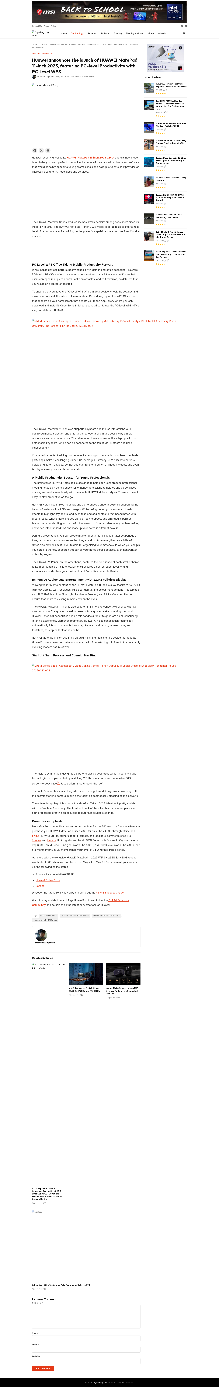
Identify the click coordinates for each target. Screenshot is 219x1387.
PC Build (105, 33)
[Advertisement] (86, 198)
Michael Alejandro (45, 76)
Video (151, 33)
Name (35, 1333)
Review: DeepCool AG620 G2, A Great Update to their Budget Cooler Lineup (171, 160)
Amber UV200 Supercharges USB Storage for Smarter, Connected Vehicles (122, 991)
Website (36, 1356)
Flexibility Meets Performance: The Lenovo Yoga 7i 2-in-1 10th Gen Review (171, 254)
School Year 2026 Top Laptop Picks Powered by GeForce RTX (61, 1285)
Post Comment (43, 1368)
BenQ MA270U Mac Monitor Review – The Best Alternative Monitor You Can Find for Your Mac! (170, 105)
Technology (77, 33)
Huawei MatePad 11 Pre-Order (106, 915)
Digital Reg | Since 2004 (104, 1382)
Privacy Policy (50, 26)
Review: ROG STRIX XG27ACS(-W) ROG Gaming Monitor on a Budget (170, 197)
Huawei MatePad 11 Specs (45, 920)
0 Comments (88, 76)
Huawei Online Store (48, 880)
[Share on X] (41, 150)
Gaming (118, 33)
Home (64, 33)
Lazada (51, 840)
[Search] (184, 33)
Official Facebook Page (110, 892)
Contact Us (37, 26)
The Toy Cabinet (134, 33)
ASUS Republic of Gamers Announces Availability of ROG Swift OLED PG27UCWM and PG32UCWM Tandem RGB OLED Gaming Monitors (47, 1193)
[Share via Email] (48, 150)
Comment (37, 1303)
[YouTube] (186, 26)
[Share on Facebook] (34, 150)
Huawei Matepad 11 (48, 915)
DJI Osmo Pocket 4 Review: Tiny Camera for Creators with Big (171, 142)
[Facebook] (182, 26)
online (35, 835)
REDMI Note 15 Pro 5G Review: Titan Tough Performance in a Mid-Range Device (170, 234)
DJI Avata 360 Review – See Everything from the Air (169, 216)
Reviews (92, 33)
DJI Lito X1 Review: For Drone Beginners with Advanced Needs (171, 85)
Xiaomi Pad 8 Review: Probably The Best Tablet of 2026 (171, 124)
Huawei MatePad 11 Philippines (75, 915)
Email (35, 1344)
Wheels (162, 33)
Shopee (36, 840)
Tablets (44, 44)
